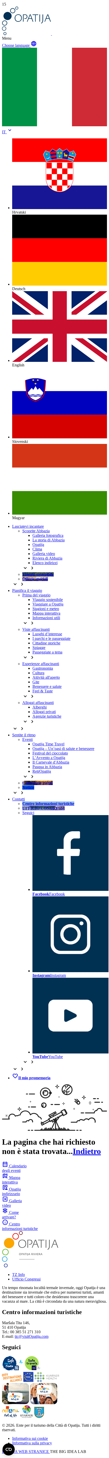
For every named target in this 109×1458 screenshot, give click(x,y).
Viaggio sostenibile (47, 599)
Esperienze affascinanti (40, 664)
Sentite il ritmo (23, 735)
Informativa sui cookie (30, 1438)
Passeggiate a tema (47, 652)
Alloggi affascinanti (38, 702)
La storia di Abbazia (48, 540)
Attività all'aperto (46, 677)
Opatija (38, 544)
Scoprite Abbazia (36, 531)
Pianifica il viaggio (27, 590)
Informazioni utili (46, 618)
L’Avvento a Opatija (48, 758)
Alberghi (39, 707)
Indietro (87, 1151)
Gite (35, 682)
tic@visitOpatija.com (31, 1336)
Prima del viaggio (36, 595)
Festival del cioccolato (50, 753)
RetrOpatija (41, 771)
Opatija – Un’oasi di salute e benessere (63, 748)
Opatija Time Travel (48, 744)
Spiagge (38, 647)
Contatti (18, 799)
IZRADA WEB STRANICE (26, 1451)
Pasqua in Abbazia (47, 767)
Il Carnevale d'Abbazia (50, 762)
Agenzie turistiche (46, 716)
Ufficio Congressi (26, 1279)
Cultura (38, 673)
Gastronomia (42, 668)
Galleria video (43, 553)
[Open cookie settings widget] (9, 1449)
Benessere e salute (47, 686)
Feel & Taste (42, 691)
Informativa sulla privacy (32, 1443)
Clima (37, 549)
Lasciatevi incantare (28, 526)
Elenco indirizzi (45, 563)
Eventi (27, 739)
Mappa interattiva (46, 613)
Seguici (28, 813)
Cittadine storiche (46, 643)
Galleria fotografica (47, 535)
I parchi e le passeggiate (51, 638)
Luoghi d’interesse (47, 634)
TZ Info (18, 1274)
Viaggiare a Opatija (47, 604)
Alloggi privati (44, 712)
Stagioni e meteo (45, 609)
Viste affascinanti (36, 629)
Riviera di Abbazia (47, 558)
